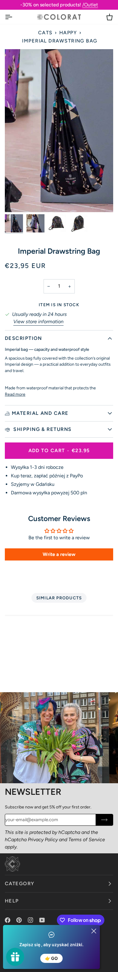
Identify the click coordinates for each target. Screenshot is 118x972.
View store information (38, 321)
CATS (45, 33)
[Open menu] (14, 17)
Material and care (40, 413)
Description (23, 338)
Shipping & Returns (42, 429)
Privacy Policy (43, 839)
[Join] (104, 819)
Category (19, 883)
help (12, 901)
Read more (15, 394)
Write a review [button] (59, 554)
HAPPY (68, 33)
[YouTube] (42, 920)
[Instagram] (30, 920)
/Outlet (90, 5)
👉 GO (51, 958)
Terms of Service (86, 839)
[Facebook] (7, 920)
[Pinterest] (19, 920)
